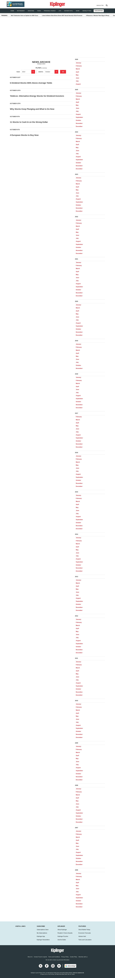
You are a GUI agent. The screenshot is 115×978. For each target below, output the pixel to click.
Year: (18, 71)
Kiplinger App (41, 936)
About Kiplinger (62, 929)
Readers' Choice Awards (65, 933)
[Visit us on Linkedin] (59, 966)
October (78, 120)
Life (60, 10)
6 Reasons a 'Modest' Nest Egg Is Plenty (97, 15)
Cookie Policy (73, 956)
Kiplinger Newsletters (43, 939)
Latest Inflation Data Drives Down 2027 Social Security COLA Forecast (62, 15)
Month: (40, 71)
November (79, 123)
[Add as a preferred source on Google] (69, 966)
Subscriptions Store (42, 929)
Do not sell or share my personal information (57, 959)
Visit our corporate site (78, 972)
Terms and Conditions (54, 956)
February (79, 66)
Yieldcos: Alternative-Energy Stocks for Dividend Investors (37, 96)
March (78, 69)
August (78, 84)
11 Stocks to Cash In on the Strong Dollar (29, 122)
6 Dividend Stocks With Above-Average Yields (31, 83)
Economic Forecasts (84, 933)
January (78, 63)
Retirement (21, 10)
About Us (30, 956)
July (77, 81)
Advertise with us (82, 956)
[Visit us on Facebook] (47, 966)
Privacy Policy (65, 956)
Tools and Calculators (84, 939)
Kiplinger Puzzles (63, 936)
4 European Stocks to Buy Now (24, 135)
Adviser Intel (68, 10)
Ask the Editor (62, 939)
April (77, 72)
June (77, 78)
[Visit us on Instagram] (53, 966)
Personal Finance (50, 10)
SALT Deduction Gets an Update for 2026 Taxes (24, 15)
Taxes (39, 10)
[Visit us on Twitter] (40, 966)
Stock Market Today (84, 929)
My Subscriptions (42, 933)
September (79, 117)
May (77, 75)
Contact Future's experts (40, 956)
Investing (31, 10)
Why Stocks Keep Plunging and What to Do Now (32, 109)
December (79, 126)
